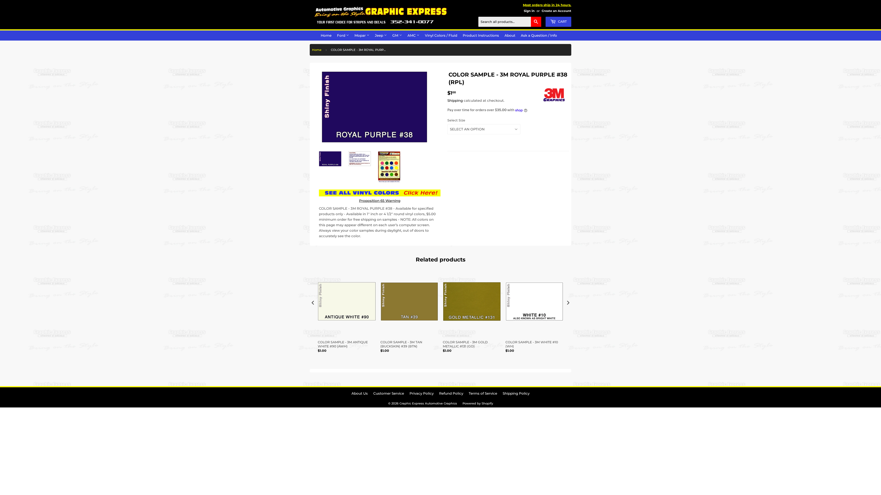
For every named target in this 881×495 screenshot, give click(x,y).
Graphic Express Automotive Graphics (428, 403)
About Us (359, 393)
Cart (562, 21)
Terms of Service (483, 393)
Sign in (529, 11)
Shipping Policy (516, 393)
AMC (412, 35)
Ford (341, 35)
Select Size (456, 120)
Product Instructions (481, 35)
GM (395, 35)
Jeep (379, 35)
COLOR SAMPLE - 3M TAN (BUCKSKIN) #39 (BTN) (401, 344)
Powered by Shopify (478, 403)
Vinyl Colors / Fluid (441, 35)
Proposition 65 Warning (379, 200)
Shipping (455, 100)
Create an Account (556, 11)
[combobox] (509, 22)
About (510, 35)
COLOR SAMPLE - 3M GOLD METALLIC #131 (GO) (465, 344)
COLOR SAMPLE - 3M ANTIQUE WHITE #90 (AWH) (343, 344)
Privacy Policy (422, 393)
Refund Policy (451, 393)
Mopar (360, 35)
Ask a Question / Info (539, 35)
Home (326, 35)
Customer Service (388, 393)
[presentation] (313, 303)
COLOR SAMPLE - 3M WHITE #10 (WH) (531, 344)
